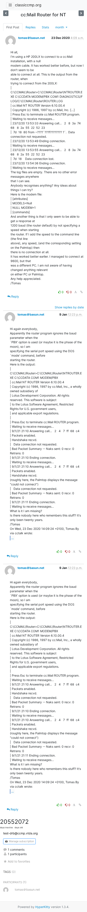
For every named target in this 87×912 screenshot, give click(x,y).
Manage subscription (21, 841)
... (12, 538)
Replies (30, 27)
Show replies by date (69, 307)
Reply (14, 296)
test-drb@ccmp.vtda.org (20, 833)
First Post (12, 27)
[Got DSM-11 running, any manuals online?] (5, 13)
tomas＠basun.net (31, 38)
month (60, 27)
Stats (45, 27)
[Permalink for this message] (81, 292)
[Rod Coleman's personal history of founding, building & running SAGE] (81, 13)
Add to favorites (19, 861)
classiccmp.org (28, 5)
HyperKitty (42, 907)
